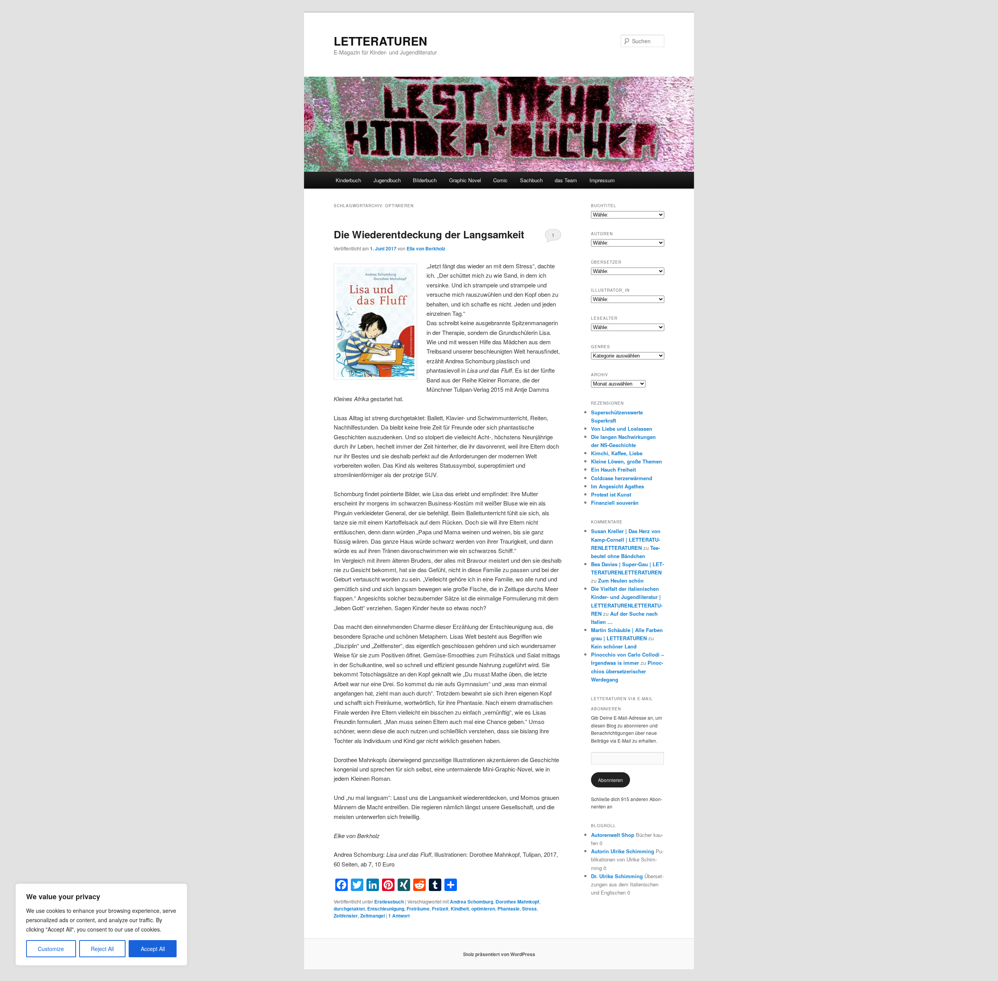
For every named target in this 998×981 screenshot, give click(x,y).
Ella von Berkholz (426, 248)
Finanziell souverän (615, 502)
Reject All (102, 949)
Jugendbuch (387, 180)
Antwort (399, 915)
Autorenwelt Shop (612, 834)
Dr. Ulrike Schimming (617, 876)
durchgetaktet (349, 908)
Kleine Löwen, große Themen (626, 461)
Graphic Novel (465, 180)
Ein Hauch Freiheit (613, 469)
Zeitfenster (346, 915)
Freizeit (440, 908)
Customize (51, 949)
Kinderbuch (348, 180)
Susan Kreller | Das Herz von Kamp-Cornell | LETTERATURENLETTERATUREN (625, 539)
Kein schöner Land (614, 646)
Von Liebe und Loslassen (621, 428)
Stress (529, 908)
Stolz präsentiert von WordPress (499, 954)
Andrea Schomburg (471, 901)
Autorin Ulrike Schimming (622, 851)
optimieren (483, 908)
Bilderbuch (425, 180)
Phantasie (508, 908)
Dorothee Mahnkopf (517, 901)
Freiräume (418, 908)
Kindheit (460, 908)
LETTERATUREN (380, 40)
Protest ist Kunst (611, 494)
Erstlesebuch (389, 901)
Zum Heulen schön (621, 580)
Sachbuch (531, 180)
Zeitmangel (372, 915)
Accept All (153, 949)
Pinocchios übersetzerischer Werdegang (627, 671)
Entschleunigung (385, 908)
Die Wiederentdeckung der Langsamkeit (429, 234)
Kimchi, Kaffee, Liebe (616, 453)
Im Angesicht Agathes (617, 486)
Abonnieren (610, 780)
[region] (101, 924)
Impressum (602, 180)
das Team (566, 180)
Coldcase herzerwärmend (621, 478)
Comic (500, 180)
